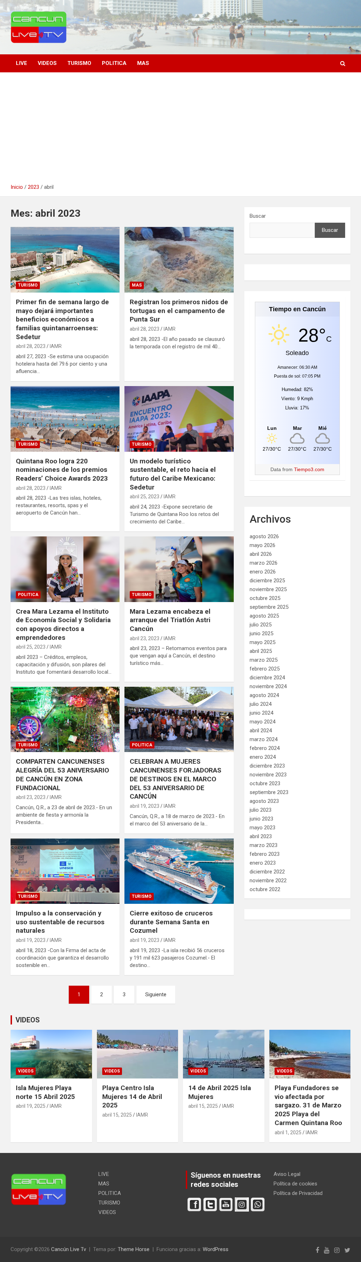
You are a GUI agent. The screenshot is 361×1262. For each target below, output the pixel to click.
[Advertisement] (180, 130)
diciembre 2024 (267, 677)
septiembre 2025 (269, 607)
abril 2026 (261, 554)
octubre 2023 (265, 783)
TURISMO (79, 63)
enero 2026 (263, 572)
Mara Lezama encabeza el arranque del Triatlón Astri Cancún (170, 620)
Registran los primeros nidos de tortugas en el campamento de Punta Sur (179, 310)
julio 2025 (260, 624)
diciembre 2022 (267, 872)
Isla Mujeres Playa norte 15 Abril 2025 (45, 1092)
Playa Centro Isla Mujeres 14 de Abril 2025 (132, 1096)
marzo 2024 (263, 739)
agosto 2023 (264, 801)
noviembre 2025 (268, 589)
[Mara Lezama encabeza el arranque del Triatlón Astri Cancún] (179, 569)
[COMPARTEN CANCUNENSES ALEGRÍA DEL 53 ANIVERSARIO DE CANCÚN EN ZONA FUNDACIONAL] (65, 719)
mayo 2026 (262, 545)
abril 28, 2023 (30, 346)
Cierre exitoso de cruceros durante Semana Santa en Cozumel (171, 922)
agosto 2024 (264, 695)
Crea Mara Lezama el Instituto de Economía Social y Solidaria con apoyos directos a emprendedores (63, 624)
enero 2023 (263, 863)
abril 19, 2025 (30, 1106)
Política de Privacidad (298, 1193)
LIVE (21, 63)
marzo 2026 (263, 563)
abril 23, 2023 (144, 638)
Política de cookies (295, 1183)
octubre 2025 (265, 598)
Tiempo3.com (309, 469)
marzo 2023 (263, 845)
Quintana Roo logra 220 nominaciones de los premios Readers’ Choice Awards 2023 (62, 469)
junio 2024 (261, 713)
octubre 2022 (265, 889)
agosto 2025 (264, 616)
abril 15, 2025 (117, 1115)
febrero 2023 (265, 854)
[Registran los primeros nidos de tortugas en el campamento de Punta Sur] (179, 260)
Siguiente (155, 994)
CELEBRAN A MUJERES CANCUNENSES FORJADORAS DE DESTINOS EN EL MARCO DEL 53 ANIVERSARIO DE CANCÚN (175, 778)
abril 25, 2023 (144, 496)
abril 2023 (261, 836)
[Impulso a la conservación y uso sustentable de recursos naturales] (65, 871)
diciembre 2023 (267, 766)
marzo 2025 (263, 660)
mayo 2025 (262, 642)
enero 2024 (263, 757)
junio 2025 (261, 633)
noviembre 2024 (268, 686)
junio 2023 (261, 819)
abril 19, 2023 (144, 806)
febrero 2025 (265, 669)
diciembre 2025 (267, 580)
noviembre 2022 (268, 880)
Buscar (258, 216)
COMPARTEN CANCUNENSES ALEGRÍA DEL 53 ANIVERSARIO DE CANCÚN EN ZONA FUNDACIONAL (62, 774)
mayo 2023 (262, 827)
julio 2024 (260, 704)
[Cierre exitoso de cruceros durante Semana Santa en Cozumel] (179, 871)
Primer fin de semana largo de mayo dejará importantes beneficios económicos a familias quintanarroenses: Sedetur (62, 319)
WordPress (215, 1249)
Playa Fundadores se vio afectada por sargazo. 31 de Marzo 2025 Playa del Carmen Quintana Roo (308, 1105)
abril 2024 (261, 730)
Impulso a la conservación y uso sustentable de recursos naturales (60, 922)
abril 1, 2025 (288, 1132)
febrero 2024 (265, 748)
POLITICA (114, 63)
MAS (143, 63)
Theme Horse (133, 1249)
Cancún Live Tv (68, 1249)
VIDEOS (47, 63)
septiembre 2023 (269, 792)
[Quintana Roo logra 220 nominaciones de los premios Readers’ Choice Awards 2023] (65, 419)
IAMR (56, 346)
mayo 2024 (262, 722)
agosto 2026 (264, 536)
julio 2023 (260, 810)
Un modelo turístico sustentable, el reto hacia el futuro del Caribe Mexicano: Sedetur (173, 474)
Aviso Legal (287, 1174)
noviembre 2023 (268, 774)
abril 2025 (261, 651)
